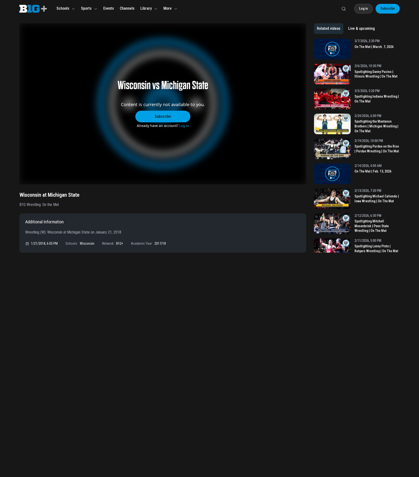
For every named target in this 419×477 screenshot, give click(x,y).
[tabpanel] (357, 146)
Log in (184, 125)
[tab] (328, 28)
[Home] (33, 9)
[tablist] (346, 28)
